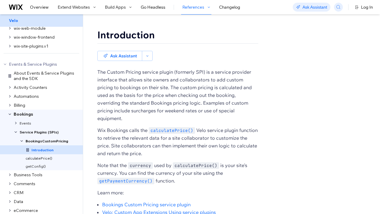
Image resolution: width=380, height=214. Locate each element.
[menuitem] (41, 20)
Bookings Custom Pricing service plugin (146, 204)
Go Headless (153, 7)
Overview (39, 7)
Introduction (126, 35)
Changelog (229, 7)
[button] (120, 56)
